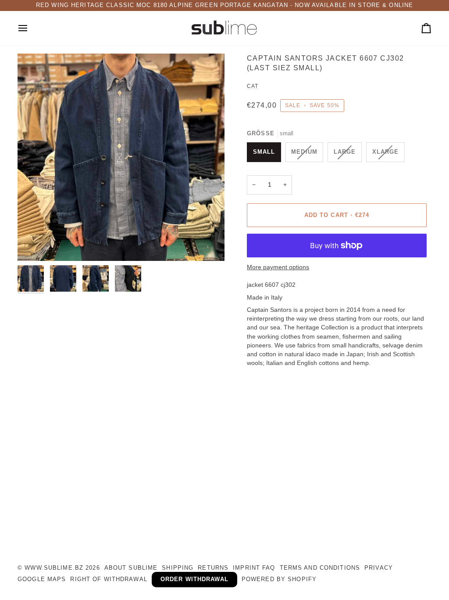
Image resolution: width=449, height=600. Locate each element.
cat (252, 86)
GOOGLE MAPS (42, 579)
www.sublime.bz (54, 568)
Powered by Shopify (279, 579)
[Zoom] (121, 157)
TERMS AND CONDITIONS (320, 568)
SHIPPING (177, 568)
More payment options (278, 267)
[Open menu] (31, 28)
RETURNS (213, 568)
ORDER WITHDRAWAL (194, 579)
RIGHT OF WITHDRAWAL (108, 579)
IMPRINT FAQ (254, 568)
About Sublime (131, 568)
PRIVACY (378, 568)
